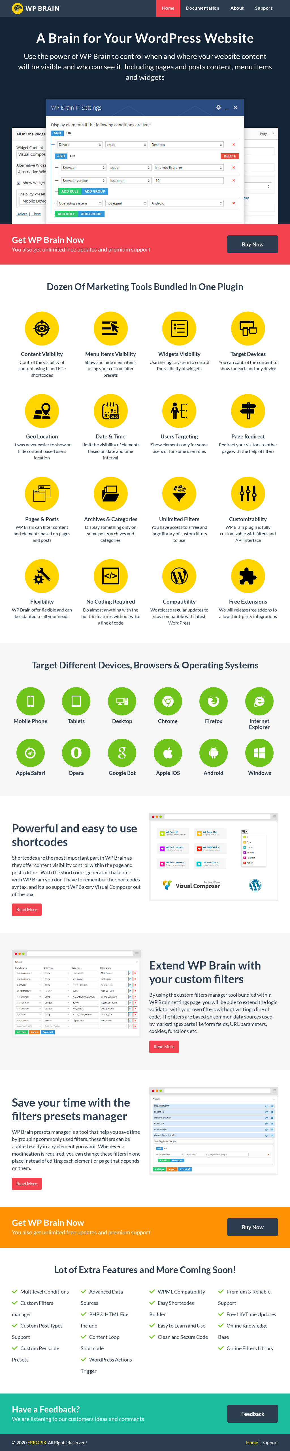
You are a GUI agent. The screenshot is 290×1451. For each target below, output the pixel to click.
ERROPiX (36, 1442)
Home (168, 7)
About (237, 7)
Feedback (252, 1413)
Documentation (202, 7)
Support (264, 7)
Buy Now (253, 244)
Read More (26, 909)
